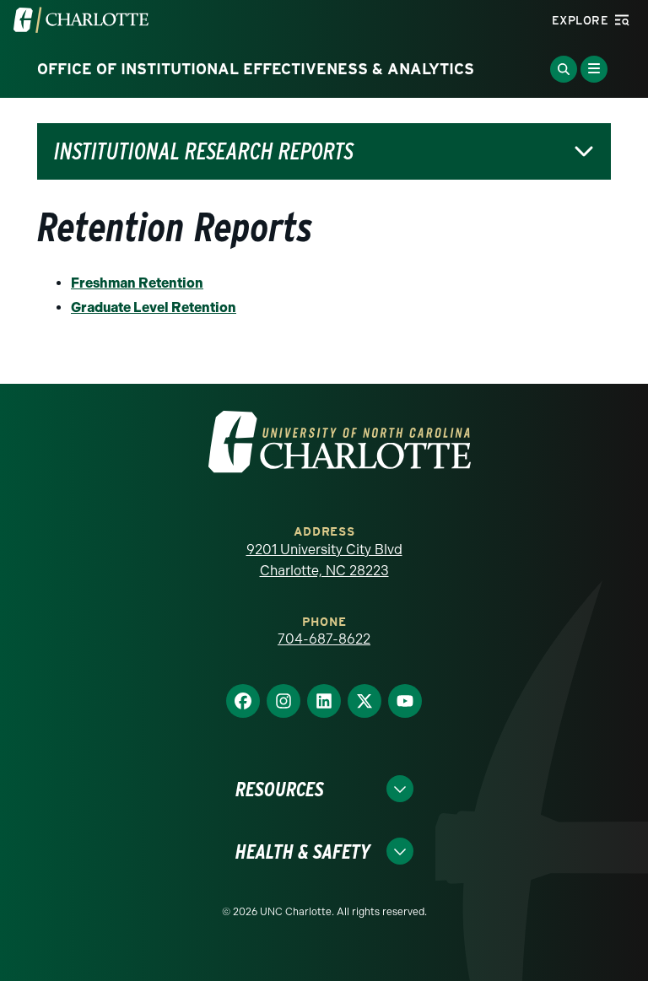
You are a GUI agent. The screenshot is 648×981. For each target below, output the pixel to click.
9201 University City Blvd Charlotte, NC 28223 (324, 560)
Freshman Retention (137, 283)
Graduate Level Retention (153, 307)
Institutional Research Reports (204, 151)
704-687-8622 (324, 639)
